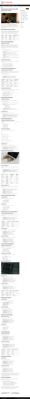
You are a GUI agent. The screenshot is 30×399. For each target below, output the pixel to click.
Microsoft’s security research (11, 72)
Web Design (9, 5)
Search (21, 7)
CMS (6, 5)
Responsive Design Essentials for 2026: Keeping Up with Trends (24, 12)
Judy (1, 11)
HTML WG (8, 2)
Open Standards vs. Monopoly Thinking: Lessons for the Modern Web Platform (24, 20)
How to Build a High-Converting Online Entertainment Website (24, 17)
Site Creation (3, 5)
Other (16, 5)
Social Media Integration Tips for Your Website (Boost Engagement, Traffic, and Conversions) (24, 16)
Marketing (13, 5)
